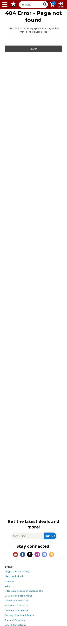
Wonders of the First (16, 600)
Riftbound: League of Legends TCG (24, 591)
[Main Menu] (4, 4)
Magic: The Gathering (17, 571)
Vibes (8, 586)
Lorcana (9, 581)
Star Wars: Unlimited (16, 605)
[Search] (45, 4)
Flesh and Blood (14, 576)
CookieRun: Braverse (16, 610)
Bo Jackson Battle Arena (18, 595)
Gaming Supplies (15, 620)
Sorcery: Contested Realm (19, 615)
